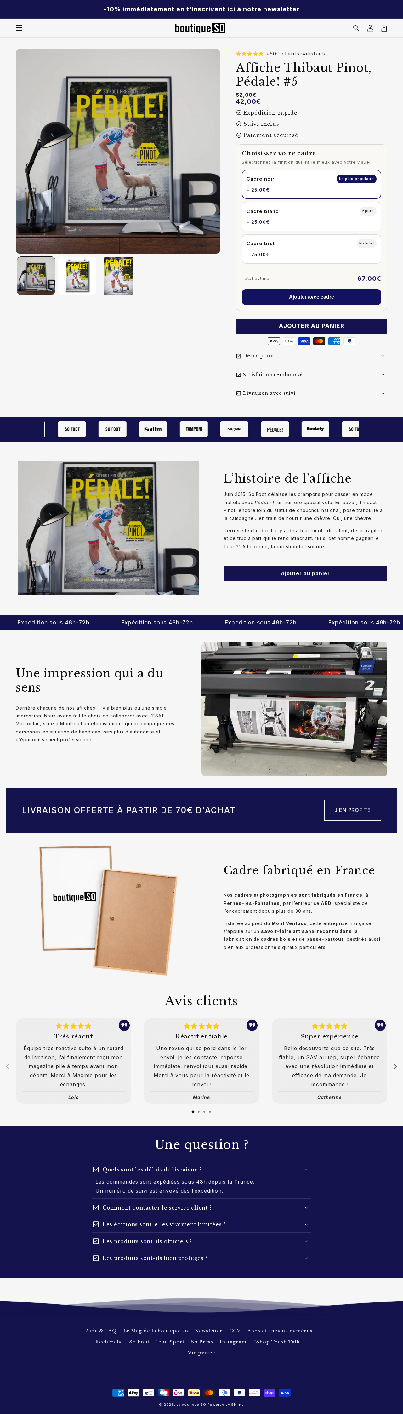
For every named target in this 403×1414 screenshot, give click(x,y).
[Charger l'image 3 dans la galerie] (118, 276)
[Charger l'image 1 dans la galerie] (36, 276)
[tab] (193, 1112)
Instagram (233, 1342)
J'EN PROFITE (352, 810)
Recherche (109, 1342)
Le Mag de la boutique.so (155, 1331)
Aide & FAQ (101, 1331)
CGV (235, 1331)
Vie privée (201, 1353)
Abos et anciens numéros (280, 1331)
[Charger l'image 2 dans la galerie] (77, 276)
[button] (356, 28)
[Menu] (19, 28)
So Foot (139, 1342)
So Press (202, 1342)
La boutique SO (191, 1404)
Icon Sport (170, 1342)
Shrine (237, 1404)
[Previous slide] (8, 1066)
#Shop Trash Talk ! (278, 1342)
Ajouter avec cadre (311, 297)
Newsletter (209, 1331)
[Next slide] (395, 1066)
